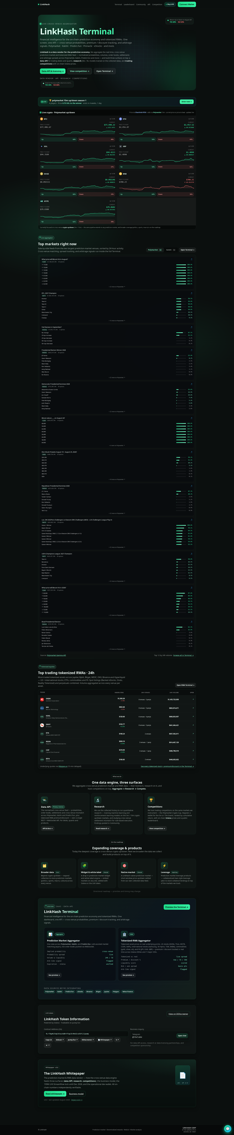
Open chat (182, 1036)
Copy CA (49, 1040)
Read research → (102, 828)
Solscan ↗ (60, 1040)
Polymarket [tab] (154, 250)
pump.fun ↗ (73, 1040)
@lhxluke (137, 1037)
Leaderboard (129, 4)
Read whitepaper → (55, 1093)
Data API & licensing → (53, 71)
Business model (76, 1093)
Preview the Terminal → (176, 907)
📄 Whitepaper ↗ (105, 1040)
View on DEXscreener (178, 1014)
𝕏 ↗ (117, 1040)
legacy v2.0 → (76, 1100)
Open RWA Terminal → (185, 685)
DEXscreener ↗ (88, 1040)
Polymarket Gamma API (56, 655)
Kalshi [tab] (170, 250)
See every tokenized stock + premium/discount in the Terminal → (167, 766)
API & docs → (48, 828)
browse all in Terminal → (183, 655)
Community (141, 4)
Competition (157, 4)
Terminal (118, 4)
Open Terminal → (104, 71)
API (149, 4)
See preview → (54, 975)
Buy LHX (170, 4)
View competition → (79, 71)
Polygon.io (63, 766)
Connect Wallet (187, 4)
